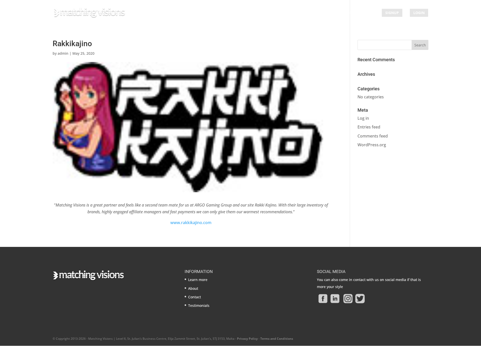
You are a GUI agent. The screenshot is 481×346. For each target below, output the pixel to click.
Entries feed (368, 127)
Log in (363, 118)
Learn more (299, 13)
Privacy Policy (247, 338)
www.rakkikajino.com (190, 222)
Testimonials (344, 13)
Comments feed (372, 136)
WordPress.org (371, 145)
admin (63, 53)
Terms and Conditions (276, 338)
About (320, 13)
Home (277, 13)
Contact (368, 13)
